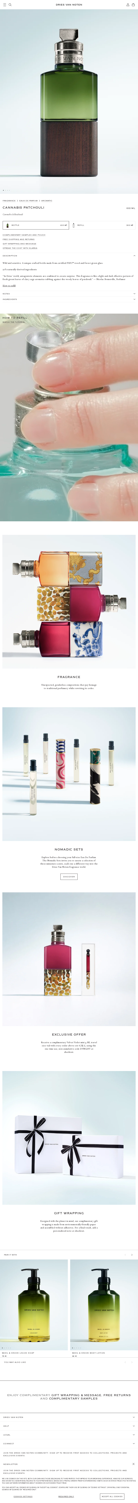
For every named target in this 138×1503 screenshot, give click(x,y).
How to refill (9, 285)
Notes (6, 294)
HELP (6, 1426)
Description (10, 256)
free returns (117, 1395)
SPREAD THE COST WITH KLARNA (20, 248)
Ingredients (10, 299)
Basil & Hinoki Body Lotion (88, 1353)
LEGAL (7, 1435)
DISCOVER (69, 876)
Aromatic (46, 200)
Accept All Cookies (112, 1496)
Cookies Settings (23, 1496)
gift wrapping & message (76, 1395)
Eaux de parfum (28, 200)
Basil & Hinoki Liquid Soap (18, 1353)
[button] (125, 1255)
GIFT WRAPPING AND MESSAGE (20, 244)
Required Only (66, 1496)
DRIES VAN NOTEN (13, 1417)
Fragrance (9, 200)
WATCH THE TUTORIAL (14, 322)
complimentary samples (73, 1398)
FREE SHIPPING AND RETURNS (19, 239)
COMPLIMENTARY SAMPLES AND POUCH (24, 235)
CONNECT (8, 1444)
